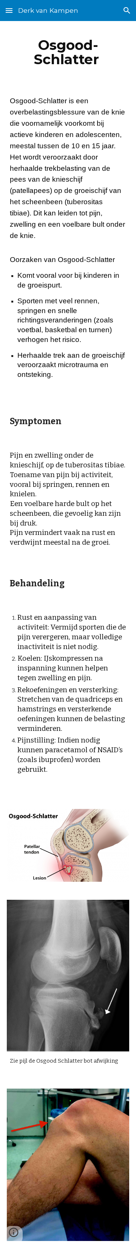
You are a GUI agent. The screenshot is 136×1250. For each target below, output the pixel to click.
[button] (9, 10)
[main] (68, 52)
